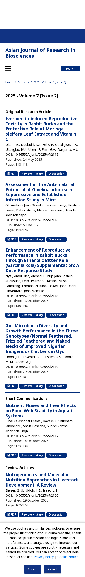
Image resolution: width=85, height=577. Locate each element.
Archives (23, 82)
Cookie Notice (67, 557)
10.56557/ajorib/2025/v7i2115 (36, 154)
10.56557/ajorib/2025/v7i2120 (36, 495)
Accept (33, 569)
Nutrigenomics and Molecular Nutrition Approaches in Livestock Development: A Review (42, 480)
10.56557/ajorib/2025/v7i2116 (36, 220)
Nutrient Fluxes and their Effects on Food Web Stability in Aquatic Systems (40, 411)
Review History (32, 174)
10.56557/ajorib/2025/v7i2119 (36, 366)
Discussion (56, 174)
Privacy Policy (44, 557)
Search (70, 69)
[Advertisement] (42, 13)
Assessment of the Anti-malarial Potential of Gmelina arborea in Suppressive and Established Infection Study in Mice (39, 192)
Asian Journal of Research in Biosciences (40, 53)
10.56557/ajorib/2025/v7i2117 (36, 435)
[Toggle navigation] (8, 68)
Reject (52, 569)
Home (9, 82)
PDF (13, 174)
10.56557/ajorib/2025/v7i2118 (36, 295)
